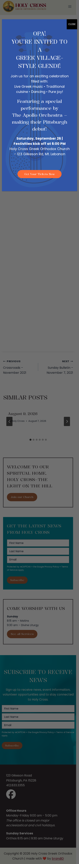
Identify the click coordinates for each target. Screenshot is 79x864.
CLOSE (72, 24)
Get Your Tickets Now (39, 174)
